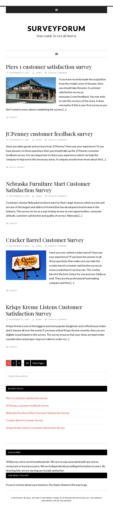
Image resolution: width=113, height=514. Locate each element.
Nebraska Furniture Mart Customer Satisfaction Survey (48, 186)
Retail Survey (17, 167)
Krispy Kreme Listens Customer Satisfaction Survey (44, 310)
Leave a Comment (57, 73)
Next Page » (39, 363)
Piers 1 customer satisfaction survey (49, 66)
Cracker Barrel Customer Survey (45, 239)
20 (27, 363)
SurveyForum (57, 28)
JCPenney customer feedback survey (49, 133)
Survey (13, 117)
